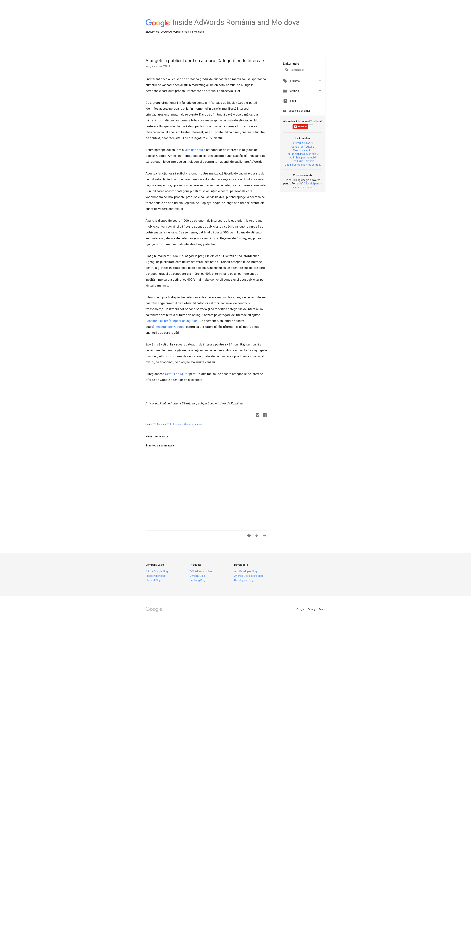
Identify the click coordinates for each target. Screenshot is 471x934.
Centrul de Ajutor (177, 374)
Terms (322, 609)
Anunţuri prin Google (170, 327)
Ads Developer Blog (245, 571)
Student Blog (153, 580)
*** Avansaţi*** (161, 424)
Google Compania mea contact (303, 164)
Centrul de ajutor (302, 150)
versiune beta (194, 150)
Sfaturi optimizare (193, 424)
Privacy (312, 609)
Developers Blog (243, 580)
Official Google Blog (157, 571)
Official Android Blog (201, 571)
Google (300, 609)
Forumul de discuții (303, 143)
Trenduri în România (302, 161)
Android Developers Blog (248, 575)
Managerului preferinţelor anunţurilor (171, 321)
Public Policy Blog (156, 575)
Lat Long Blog (198, 580)
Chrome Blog (197, 575)
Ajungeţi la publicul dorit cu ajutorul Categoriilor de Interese (205, 60)
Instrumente (176, 424)
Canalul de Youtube (302, 146)
